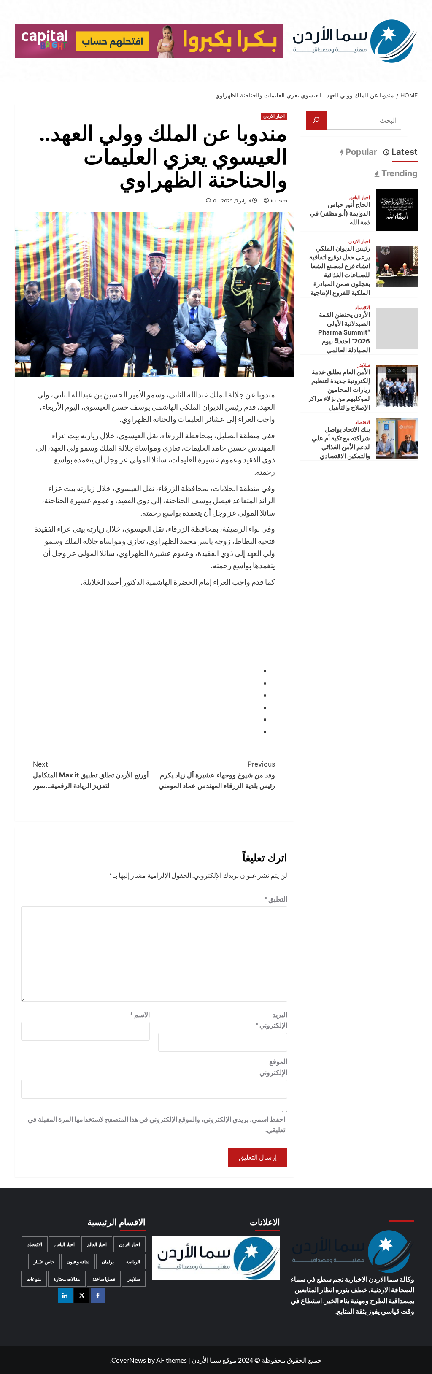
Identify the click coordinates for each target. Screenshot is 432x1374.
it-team (279, 200)
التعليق (275, 899)
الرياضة (133, 1261)
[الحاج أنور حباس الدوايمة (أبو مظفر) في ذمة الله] (397, 209)
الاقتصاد (362, 307)
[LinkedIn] (65, 1295)
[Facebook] (98, 1295)
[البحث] (316, 120)
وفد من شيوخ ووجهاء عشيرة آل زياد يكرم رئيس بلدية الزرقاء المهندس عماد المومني (217, 775)
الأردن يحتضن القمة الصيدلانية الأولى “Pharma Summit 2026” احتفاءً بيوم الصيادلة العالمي (344, 332)
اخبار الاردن (274, 116)
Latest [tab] (403, 152)
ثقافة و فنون (78, 1261)
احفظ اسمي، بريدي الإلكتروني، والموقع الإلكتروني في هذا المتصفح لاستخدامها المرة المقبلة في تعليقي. (156, 1124)
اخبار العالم (97, 1244)
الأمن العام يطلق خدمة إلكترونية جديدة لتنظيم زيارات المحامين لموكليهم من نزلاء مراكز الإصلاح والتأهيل (339, 389)
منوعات (34, 1279)
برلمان (108, 1261)
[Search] (20, 92)
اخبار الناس (359, 197)
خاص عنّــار (44, 1261)
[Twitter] (81, 1295)
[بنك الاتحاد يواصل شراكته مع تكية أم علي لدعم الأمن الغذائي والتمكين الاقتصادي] (397, 438)
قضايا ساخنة (103, 1279)
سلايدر (363, 365)
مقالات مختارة (67, 1279)
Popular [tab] (360, 152)
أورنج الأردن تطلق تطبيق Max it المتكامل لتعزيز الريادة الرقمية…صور (90, 775)
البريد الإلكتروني (271, 1019)
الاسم (140, 1014)
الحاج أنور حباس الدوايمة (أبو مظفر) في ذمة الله (340, 213)
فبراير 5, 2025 (236, 200)
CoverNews (128, 1360)
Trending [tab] (398, 173)
